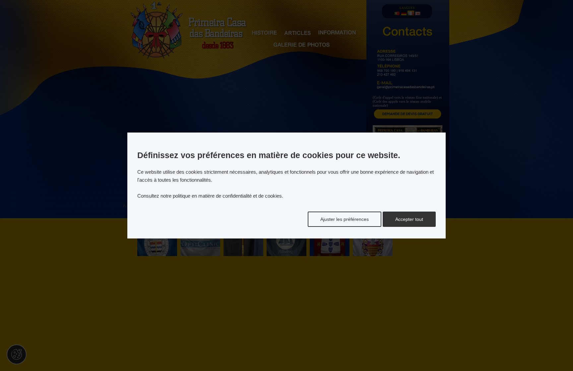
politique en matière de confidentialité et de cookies (227, 196)
